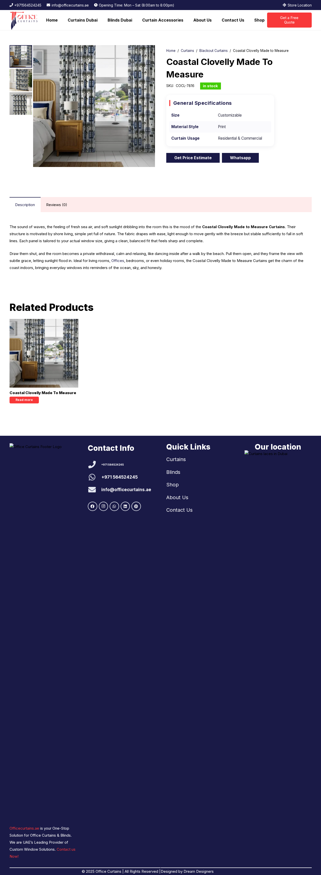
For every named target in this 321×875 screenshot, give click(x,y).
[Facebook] (92, 506)
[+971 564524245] (94, 464)
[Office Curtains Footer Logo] (36, 631)
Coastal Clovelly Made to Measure (43, 392)
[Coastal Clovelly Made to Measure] (44, 353)
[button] (100, 20)
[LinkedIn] (125, 506)
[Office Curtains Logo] (25, 20)
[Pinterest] (136, 506)
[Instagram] (103, 506)
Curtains (187, 51)
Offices (117, 260)
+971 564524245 (112, 464)
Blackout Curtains (213, 51)
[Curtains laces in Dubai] (278, 638)
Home (171, 51)
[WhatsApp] (114, 506)
